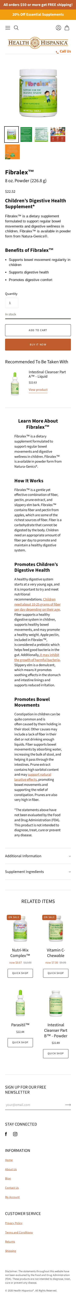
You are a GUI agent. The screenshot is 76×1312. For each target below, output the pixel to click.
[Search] (16, 28)
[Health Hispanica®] (38, 43)
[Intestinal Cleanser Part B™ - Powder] (56, 1003)
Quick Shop (20, 973)
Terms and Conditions (19, 1232)
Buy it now (38, 345)
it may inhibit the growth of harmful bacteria (37, 657)
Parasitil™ (20, 1025)
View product (38, 389)
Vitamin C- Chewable (56, 953)
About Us (11, 1169)
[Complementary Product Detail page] (15, 384)
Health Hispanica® (24, 1291)
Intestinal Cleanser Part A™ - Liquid (47, 374)
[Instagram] (15, 1135)
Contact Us (12, 1188)
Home (9, 1160)
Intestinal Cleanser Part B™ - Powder (55, 1030)
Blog (8, 1178)
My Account (12, 1197)
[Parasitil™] (20, 1003)
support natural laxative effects (32, 777)
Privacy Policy (13, 1223)
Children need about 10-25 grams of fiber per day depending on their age (37, 604)
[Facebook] (6, 1135)
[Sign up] (68, 1105)
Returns (10, 1242)
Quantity (11, 293)
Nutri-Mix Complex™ (20, 953)
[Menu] (7, 27)
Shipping (10, 1251)
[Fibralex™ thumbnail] (26, 134)
